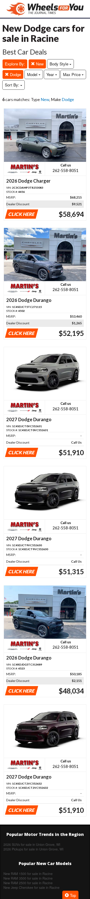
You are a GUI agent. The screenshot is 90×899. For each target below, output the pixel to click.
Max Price (72, 74)
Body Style (59, 64)
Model (33, 74)
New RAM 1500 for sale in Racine (28, 873)
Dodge (15, 74)
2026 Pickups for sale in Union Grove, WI (33, 849)
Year (50, 74)
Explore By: (15, 64)
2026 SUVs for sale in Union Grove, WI (31, 844)
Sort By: (12, 85)
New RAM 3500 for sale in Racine (28, 878)
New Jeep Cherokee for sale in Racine (31, 887)
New (39, 64)
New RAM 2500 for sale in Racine (28, 883)
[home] (45, 9)
